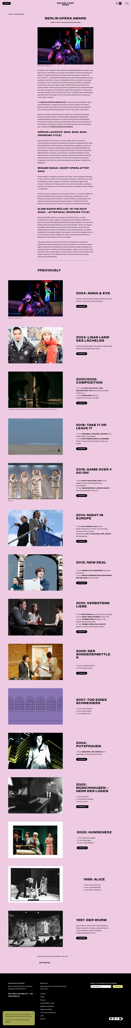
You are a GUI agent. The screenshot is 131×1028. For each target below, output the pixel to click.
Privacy (43, 1000)
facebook (111, 1018)
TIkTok (117, 1018)
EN (120, 3)
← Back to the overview (16, 14)
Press (42, 997)
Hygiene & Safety (46, 1009)
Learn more (82, 306)
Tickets (6, 3)
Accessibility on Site (47, 1003)
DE (117, 3)
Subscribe (117, 986)
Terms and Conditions (48, 1012)
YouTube (120, 1018)
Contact (43, 994)
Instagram (114, 1018)
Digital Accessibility (47, 1006)
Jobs (42, 1016)
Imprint (42, 1019)
